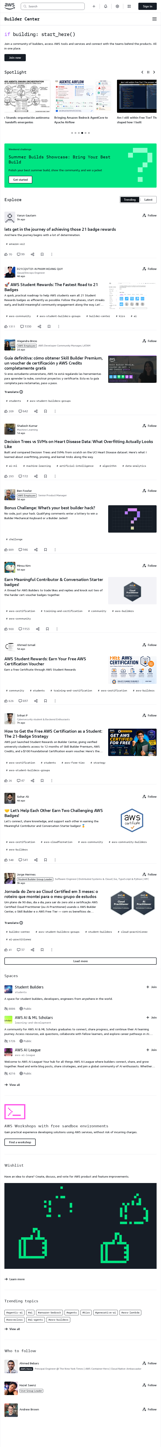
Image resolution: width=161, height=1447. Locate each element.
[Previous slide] (142, 72)
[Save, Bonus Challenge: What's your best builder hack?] (45, 549)
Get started (20, 179)
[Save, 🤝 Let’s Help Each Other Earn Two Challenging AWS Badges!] (45, 860)
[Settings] (117, 6)
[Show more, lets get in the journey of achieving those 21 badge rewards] (52, 254)
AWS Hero (26, 1368)
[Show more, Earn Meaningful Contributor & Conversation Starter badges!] (57, 629)
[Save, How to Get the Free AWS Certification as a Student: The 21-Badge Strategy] (42, 780)
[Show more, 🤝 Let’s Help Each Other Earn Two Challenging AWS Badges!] (55, 859)
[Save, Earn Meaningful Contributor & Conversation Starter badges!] (47, 629)
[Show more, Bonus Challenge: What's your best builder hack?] (55, 549)
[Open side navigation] (154, 19)
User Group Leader (31, 1390)
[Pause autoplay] (148, 72)
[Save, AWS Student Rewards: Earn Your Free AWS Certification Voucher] (45, 701)
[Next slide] (154, 72)
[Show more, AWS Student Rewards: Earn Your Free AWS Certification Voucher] (55, 700)
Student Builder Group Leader (35, 879)
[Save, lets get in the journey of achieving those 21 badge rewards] (42, 254)
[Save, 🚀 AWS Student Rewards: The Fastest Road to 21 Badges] (49, 326)
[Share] (32, 254)
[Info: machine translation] (21, 392)
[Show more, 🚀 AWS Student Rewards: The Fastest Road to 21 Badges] (59, 326)
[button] (94, 6)
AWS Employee (27, 345)
